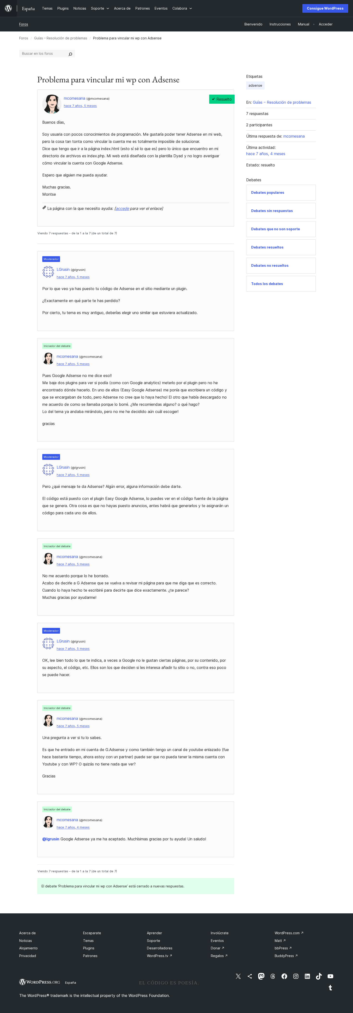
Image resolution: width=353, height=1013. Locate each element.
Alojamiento (28, 948)
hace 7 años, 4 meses (73, 827)
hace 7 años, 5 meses (80, 106)
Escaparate (92, 933)
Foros (23, 24)
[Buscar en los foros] (70, 53)
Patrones (90, 956)
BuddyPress (286, 956)
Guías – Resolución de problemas (60, 38)
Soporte (153, 941)
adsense (255, 85)
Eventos (217, 941)
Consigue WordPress (325, 8)
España (70, 982)
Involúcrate (220, 933)
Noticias (25, 941)
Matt (280, 941)
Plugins (88, 948)
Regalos (219, 956)
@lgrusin (50, 839)
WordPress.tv (159, 956)
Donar (218, 948)
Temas (88, 941)
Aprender (154, 933)
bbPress (283, 948)
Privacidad (27, 956)
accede (122, 208)
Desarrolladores (159, 948)
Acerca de (27, 933)
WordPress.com (289, 933)
